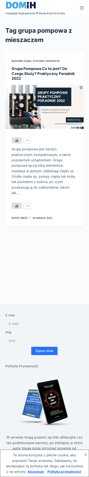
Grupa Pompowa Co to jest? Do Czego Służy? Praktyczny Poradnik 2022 (43, 73)
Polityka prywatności (64, 472)
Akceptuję (36, 472)
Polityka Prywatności (21, 366)
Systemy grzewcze (46, 61)
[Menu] (82, 8)
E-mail (10, 315)
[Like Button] (17, 140)
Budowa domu (21, 61)
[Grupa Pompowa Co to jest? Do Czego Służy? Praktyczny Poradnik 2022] (44, 107)
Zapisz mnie (44, 351)
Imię (8, 332)
